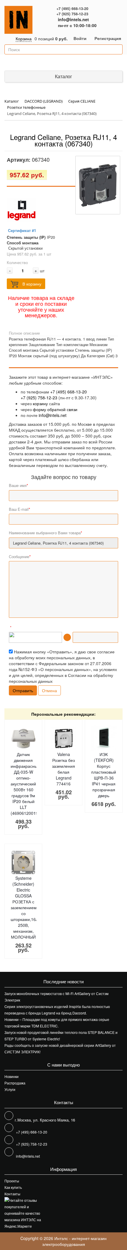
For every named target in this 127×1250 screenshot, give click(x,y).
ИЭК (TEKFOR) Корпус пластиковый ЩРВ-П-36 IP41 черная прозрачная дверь (103, 774)
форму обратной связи (55, 409)
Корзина (24, 38)
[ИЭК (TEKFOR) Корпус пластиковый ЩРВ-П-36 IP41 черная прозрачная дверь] (104, 738)
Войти (80, 38)
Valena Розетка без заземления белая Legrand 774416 (63, 769)
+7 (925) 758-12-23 (72, 13)
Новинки (11, 1076)
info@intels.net (73, 19)
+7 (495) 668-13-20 (72, 8)
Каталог (63, 76)
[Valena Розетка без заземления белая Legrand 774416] (63, 738)
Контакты (12, 1193)
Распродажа (14, 1082)
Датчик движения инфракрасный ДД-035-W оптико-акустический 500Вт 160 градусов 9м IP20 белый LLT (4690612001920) (27, 783)
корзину (40, 403)
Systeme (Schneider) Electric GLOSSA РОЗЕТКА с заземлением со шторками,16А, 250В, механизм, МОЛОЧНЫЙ (25, 907)
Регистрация (108, 38)
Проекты (11, 1180)
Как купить (13, 1187)
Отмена (49, 690)
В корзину (31, 284)
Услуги (9, 1089)
